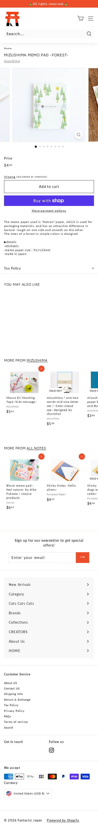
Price (8, 158)
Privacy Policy (14, 710)
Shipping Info (13, 693)
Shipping (9, 176)
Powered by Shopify (63, 820)
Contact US (12, 688)
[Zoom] (78, 134)
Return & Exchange (17, 699)
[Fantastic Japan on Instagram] (51, 750)
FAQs (7, 716)
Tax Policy (12, 268)
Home (8, 48)
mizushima (12, 61)
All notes (36, 448)
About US (10, 682)
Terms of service (16, 721)
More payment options (49, 210)
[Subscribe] (82, 557)
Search (8, 727)
